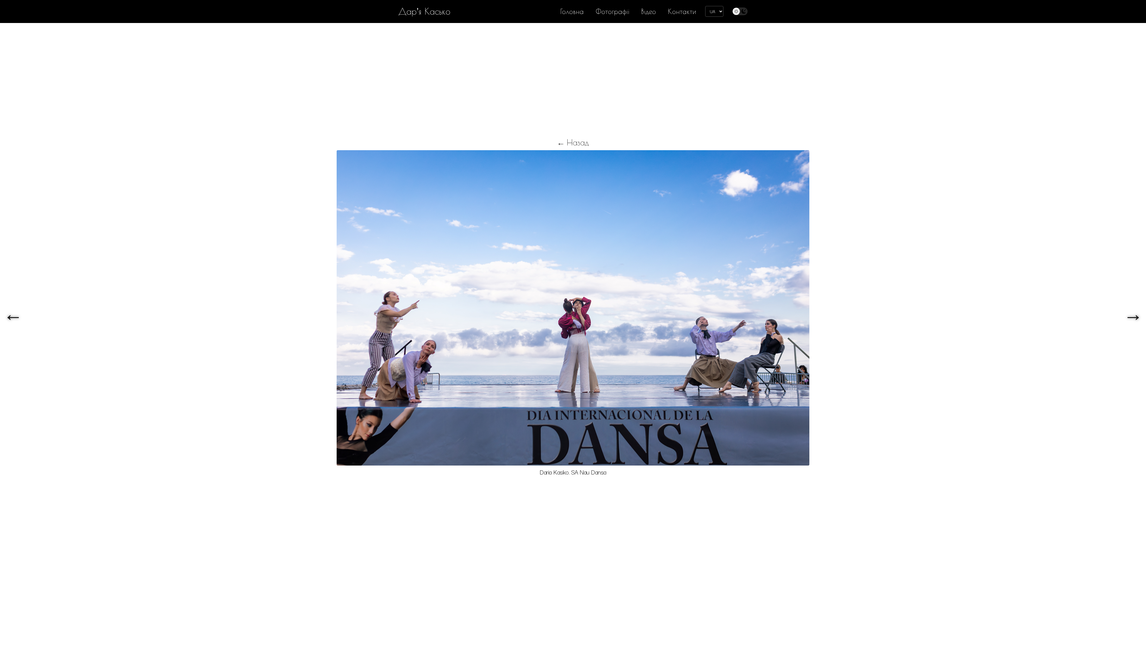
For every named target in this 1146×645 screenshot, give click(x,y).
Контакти (682, 11)
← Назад (573, 142)
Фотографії (612, 11)
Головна (572, 11)
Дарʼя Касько (424, 11)
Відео (648, 11)
